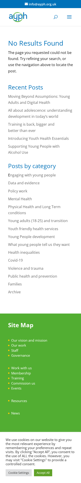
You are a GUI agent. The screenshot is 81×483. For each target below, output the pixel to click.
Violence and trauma (25, 268)
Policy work (17, 191)
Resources (19, 400)
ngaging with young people (33, 175)
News (15, 413)
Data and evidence (24, 182)
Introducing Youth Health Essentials (39, 138)
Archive (14, 291)
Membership (21, 373)
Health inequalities (24, 252)
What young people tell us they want (39, 244)
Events (16, 388)
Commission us (23, 383)
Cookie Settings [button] (18, 473)
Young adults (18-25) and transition (38, 220)
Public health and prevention (32, 276)
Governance (20, 355)
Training (17, 378)
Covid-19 (15, 260)
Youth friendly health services (33, 228)
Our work (18, 345)
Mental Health (20, 198)
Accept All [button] (43, 473)
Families (15, 284)
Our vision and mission (29, 340)
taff (15, 350)
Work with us (21, 368)
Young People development (31, 236)
